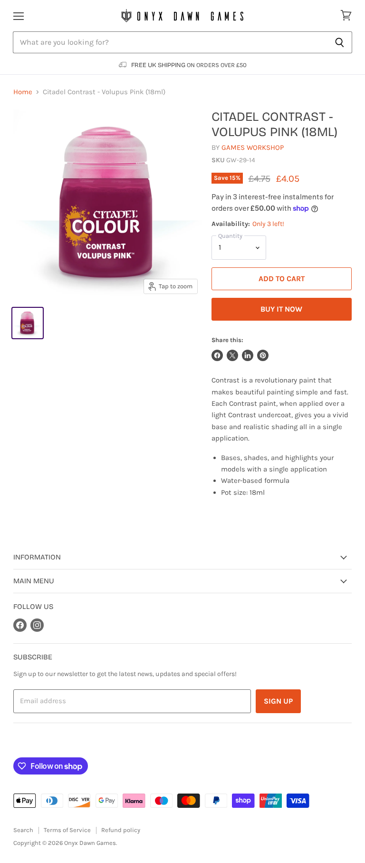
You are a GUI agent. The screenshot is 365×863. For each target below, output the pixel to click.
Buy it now (281, 309)
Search (23, 830)
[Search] (339, 42)
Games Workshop (252, 147)
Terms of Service (67, 830)
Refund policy (120, 830)
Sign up (278, 701)
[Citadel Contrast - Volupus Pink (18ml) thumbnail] (27, 323)
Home (22, 92)
